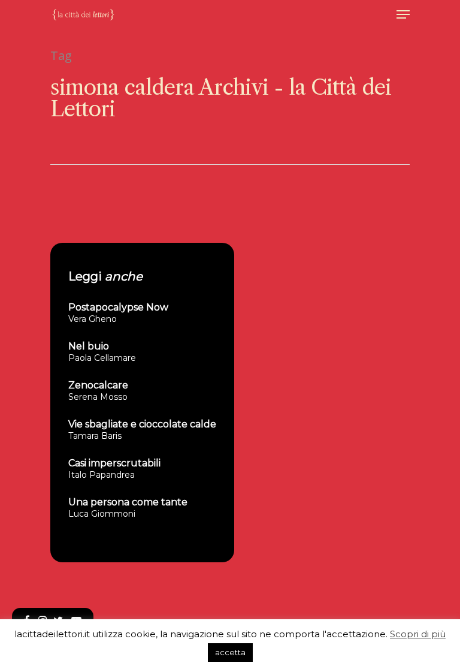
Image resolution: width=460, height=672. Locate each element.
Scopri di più (418, 634)
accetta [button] (230, 652)
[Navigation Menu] (403, 14)
